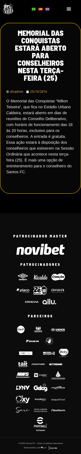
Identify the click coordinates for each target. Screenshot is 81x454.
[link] (13, 9)
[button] (68, 8)
